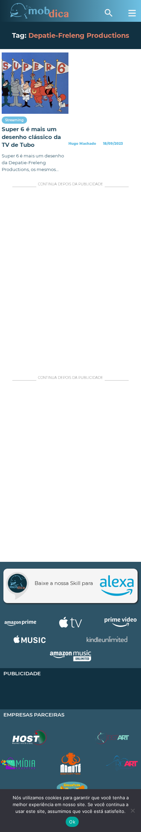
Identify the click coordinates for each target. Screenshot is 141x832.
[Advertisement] (70, 279)
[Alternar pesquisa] (108, 13)
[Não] (132, 810)
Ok (72, 822)
